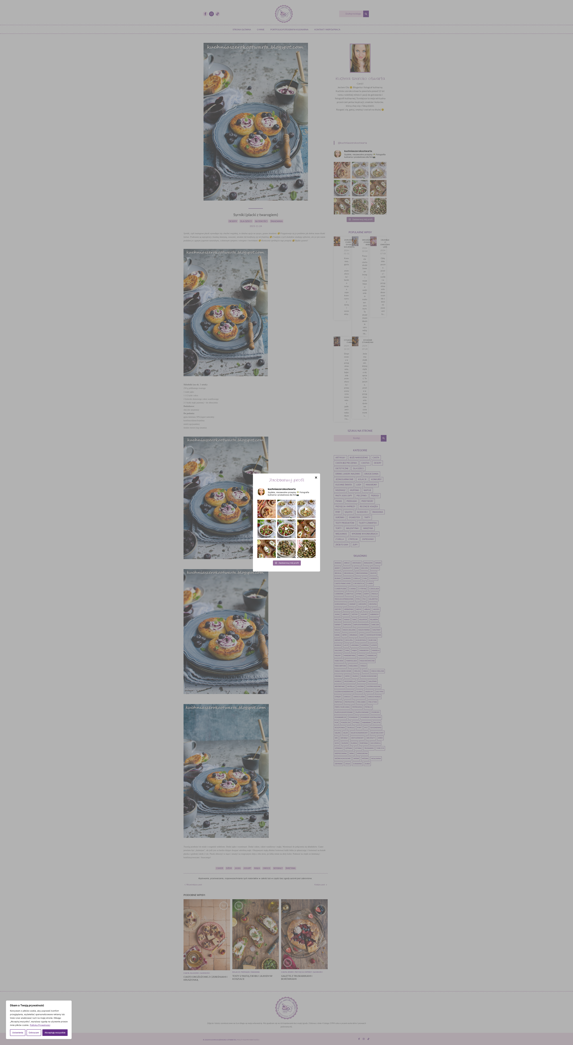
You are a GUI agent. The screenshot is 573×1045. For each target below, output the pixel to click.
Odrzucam (34, 1032)
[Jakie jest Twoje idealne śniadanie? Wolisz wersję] (306, 529)
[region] (39, 1020)
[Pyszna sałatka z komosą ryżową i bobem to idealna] (286, 529)
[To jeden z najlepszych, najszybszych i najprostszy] (286, 509)
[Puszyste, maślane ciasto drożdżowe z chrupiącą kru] (266, 509)
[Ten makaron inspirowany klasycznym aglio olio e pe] (306, 509)
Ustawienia (17, 1032)
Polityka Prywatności (40, 1025)
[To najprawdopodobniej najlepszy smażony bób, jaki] (306, 549)
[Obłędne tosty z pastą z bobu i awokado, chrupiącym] (266, 549)
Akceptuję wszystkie (55, 1032)
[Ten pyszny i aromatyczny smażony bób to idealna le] (286, 549)
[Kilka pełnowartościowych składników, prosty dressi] (266, 529)
